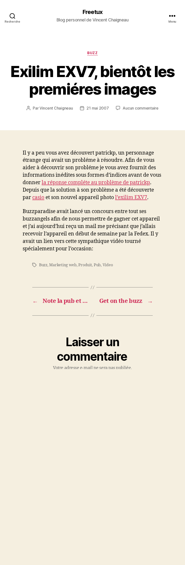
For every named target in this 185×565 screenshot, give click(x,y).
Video (108, 265)
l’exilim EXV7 (131, 197)
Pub (97, 265)
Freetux (92, 12)
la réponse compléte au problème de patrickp (96, 182)
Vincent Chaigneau (56, 108)
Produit (85, 265)
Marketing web (63, 265)
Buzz (92, 53)
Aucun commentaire (140, 108)
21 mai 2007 (97, 108)
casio (38, 197)
